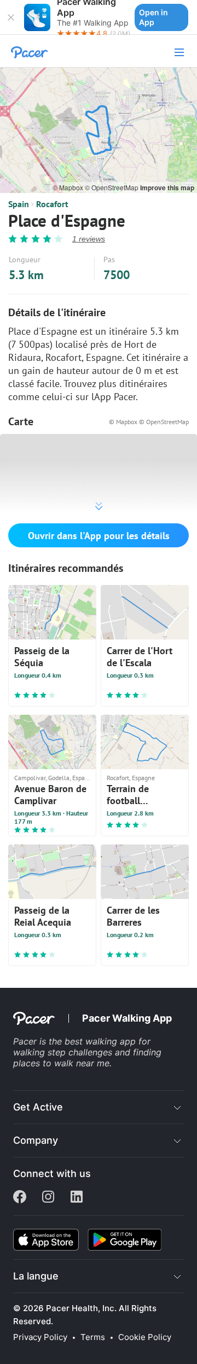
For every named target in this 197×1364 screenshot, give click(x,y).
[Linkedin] (76, 1197)
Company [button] (35, 1140)
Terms (92, 1337)
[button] (11, 17)
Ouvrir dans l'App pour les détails (99, 535)
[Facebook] (19, 1197)
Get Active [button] (38, 1107)
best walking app (101, 1041)
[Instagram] (48, 1197)
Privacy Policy (40, 1337)
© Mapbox (69, 187)
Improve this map (167, 187)
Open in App (153, 17)
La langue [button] (36, 1276)
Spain (18, 203)
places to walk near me (61, 1063)
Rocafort (52, 203)
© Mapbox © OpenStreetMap (149, 422)
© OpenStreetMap (112, 187)
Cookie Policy (144, 1337)
